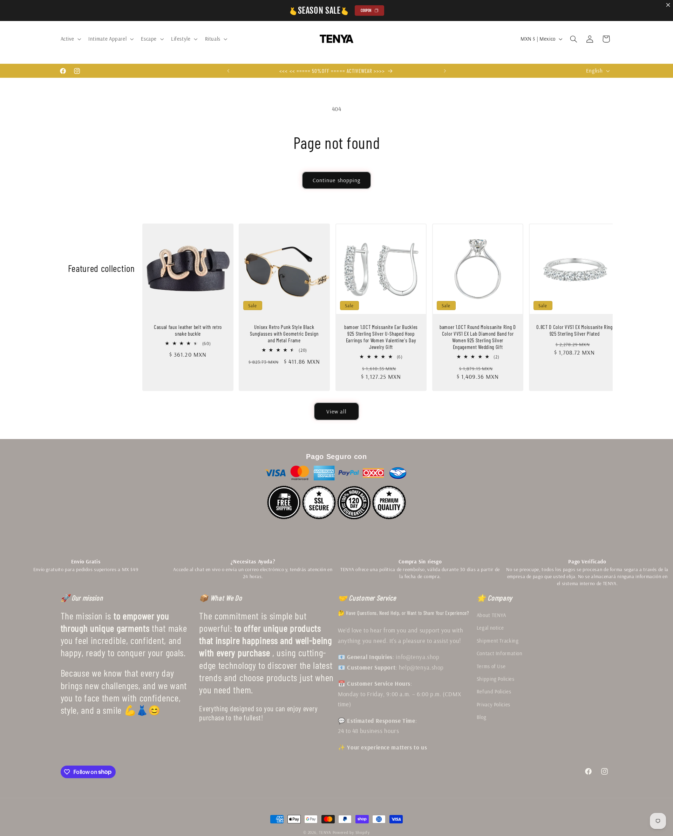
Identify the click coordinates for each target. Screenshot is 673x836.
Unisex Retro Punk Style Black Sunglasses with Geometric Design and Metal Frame (284, 334)
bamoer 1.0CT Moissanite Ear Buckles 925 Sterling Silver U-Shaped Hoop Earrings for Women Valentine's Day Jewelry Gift (381, 337)
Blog (482, 717)
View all (336, 411)
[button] (70, 39)
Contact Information (500, 653)
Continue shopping (336, 180)
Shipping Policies (496, 679)
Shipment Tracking (498, 640)
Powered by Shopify (351, 832)
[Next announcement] (445, 71)
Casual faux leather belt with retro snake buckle (188, 330)
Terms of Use (491, 666)
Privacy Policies (493, 704)
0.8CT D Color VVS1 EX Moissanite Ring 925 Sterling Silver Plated (574, 330)
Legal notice (490, 627)
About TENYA (491, 615)
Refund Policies (494, 691)
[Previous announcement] (228, 71)
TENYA (325, 832)
